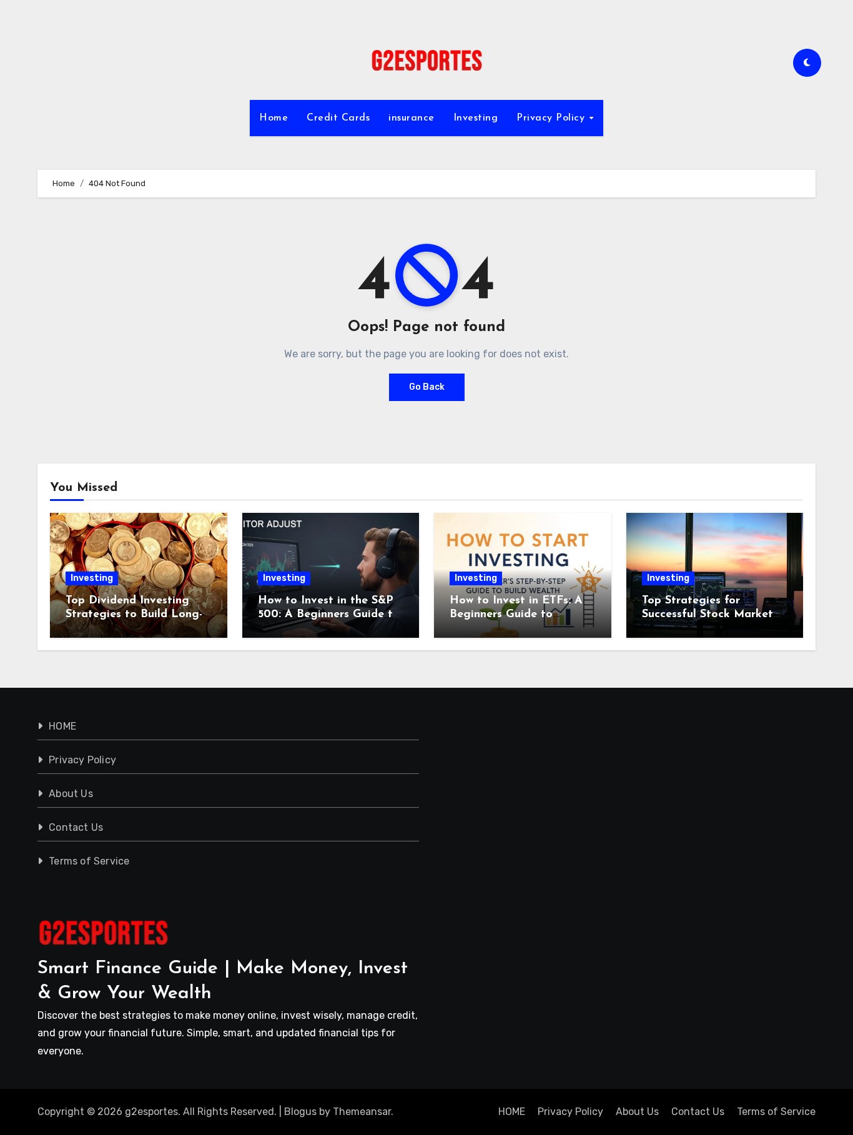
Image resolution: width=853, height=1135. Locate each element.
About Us (71, 794)
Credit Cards (338, 118)
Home (273, 118)
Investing (475, 118)
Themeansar (362, 1112)
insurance (411, 118)
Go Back (427, 387)
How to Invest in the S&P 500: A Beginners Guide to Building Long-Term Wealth (330, 614)
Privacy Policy (552, 118)
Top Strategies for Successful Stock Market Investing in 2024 (707, 614)
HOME (62, 726)
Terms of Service (89, 861)
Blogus (300, 1112)
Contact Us (76, 827)
